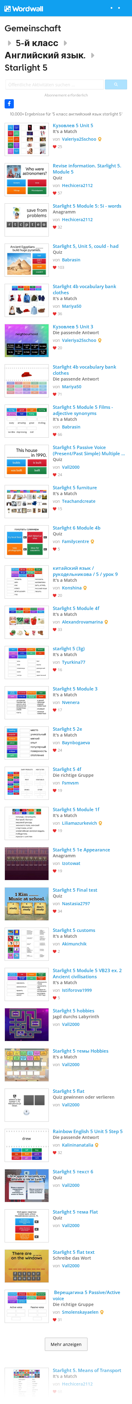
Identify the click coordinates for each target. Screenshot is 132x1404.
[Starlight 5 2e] (27, 742)
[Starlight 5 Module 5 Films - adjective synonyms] (27, 420)
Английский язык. (45, 55)
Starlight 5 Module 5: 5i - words (87, 206)
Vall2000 (71, 467)
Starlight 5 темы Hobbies (81, 1051)
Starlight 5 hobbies (73, 1010)
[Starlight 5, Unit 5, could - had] (27, 259)
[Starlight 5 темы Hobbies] (27, 1064)
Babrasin (71, 260)
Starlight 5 (26, 67)
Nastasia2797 (76, 903)
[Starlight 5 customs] (27, 943)
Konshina (72, 588)
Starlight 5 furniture (75, 487)
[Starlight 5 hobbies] (27, 1024)
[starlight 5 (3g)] (27, 662)
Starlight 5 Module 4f (76, 608)
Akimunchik (74, 944)
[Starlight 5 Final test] (27, 903)
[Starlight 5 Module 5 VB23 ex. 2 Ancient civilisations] (27, 983)
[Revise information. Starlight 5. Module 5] (27, 179)
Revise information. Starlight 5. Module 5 (87, 168)
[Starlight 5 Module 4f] (27, 621)
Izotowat (71, 863)
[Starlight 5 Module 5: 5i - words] (27, 219)
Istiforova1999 (77, 990)
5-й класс (37, 43)
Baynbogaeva (76, 742)
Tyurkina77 (73, 662)
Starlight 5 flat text (74, 1252)
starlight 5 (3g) (69, 648)
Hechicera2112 (77, 185)
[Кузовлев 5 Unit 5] (27, 138)
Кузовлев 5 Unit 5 (73, 125)
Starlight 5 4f (67, 769)
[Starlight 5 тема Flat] (27, 1225)
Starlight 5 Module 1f (76, 809)
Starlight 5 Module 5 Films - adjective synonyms (83, 410)
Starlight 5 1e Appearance (81, 850)
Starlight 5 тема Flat (76, 1212)
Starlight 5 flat (69, 1091)
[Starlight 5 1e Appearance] (27, 863)
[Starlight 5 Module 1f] (27, 822)
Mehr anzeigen (66, 1344)
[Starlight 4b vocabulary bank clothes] (27, 299)
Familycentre (75, 541)
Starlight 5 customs (74, 930)
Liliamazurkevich (79, 823)
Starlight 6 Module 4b (76, 528)
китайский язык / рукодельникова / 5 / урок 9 (85, 571)
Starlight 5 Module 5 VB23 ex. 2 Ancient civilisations (88, 973)
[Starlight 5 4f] (27, 782)
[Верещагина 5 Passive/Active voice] (27, 1305)
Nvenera (71, 702)
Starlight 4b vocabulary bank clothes (85, 289)
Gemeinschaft (33, 28)
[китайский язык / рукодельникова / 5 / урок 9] (27, 581)
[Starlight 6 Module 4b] (27, 541)
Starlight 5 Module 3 (75, 689)
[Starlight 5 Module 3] (27, 702)
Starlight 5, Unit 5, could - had (85, 246)
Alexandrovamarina (82, 622)
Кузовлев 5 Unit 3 (73, 326)
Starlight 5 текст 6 (74, 1171)
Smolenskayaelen (80, 1312)
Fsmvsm (70, 783)
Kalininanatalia (77, 1145)
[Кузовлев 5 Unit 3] (27, 340)
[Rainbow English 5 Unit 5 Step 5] (27, 1144)
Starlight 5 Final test (75, 890)
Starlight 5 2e (67, 729)
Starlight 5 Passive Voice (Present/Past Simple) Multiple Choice (87, 450)
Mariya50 (71, 306)
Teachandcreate (78, 501)
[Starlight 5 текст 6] (27, 1185)
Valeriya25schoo (79, 139)
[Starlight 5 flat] (27, 1104)
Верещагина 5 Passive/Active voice (87, 1295)
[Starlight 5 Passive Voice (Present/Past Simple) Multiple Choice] (27, 460)
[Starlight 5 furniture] (27, 501)
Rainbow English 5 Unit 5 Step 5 (88, 1131)
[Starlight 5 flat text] (27, 1265)
